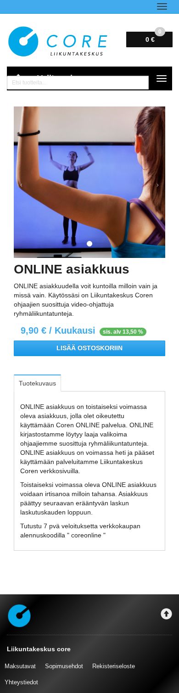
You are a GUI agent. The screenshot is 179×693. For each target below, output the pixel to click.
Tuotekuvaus (37, 383)
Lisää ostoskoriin (89, 348)
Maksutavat (20, 666)
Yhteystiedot (21, 682)
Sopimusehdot (64, 666)
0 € (153, 37)
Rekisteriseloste (113, 666)
